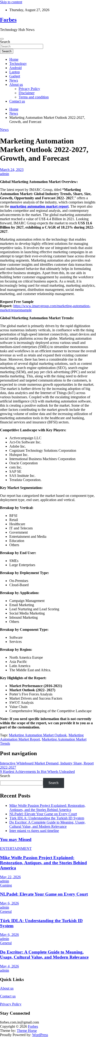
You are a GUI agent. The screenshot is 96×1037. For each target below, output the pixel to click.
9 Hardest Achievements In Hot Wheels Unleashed (37, 772)
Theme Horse (27, 1031)
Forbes (8, 20)
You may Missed (15, 839)
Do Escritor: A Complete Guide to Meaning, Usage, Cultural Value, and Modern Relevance (47, 824)
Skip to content (11, 2)
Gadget (14, 76)
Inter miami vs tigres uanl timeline (34, 831)
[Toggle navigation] (2, 39)
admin (4, 174)
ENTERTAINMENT (16, 849)
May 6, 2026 (9, 903)
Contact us (17, 101)
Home (13, 59)
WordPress (40, 1035)
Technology (18, 64)
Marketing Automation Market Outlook (38, 735)
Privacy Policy (29, 89)
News (13, 80)
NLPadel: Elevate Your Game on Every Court (43, 814)
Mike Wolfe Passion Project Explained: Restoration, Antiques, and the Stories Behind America (47, 808)
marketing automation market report (39, 206)
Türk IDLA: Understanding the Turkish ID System (46, 818)
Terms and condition (34, 97)
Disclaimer (26, 93)
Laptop (14, 72)
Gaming (6, 885)
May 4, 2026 (9, 966)
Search (5, 42)
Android (15, 68)
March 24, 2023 (12, 170)
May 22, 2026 (10, 877)
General (6, 912)
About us (16, 84)
